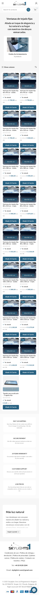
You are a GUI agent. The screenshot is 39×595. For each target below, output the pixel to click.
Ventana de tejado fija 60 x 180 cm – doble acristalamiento (10, 168)
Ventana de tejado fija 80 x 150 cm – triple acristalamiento (10, 206)
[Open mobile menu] (3, 3)
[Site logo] (19, 3)
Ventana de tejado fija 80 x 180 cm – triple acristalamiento (28, 243)
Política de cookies (17, 558)
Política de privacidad (20, 555)
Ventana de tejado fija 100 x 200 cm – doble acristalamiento (10, 357)
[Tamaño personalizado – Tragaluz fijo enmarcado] (11, 384)
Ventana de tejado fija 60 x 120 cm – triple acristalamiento (28, 130)
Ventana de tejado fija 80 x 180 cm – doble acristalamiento (10, 243)
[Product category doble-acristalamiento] (18, 48)
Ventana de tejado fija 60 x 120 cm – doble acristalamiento (10, 130)
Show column (9, 67)
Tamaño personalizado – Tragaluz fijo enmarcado (11, 395)
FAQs (23, 561)
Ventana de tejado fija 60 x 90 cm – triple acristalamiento (28, 92)
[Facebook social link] (19, 575)
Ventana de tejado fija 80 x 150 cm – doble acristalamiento (28, 206)
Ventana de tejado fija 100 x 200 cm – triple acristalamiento (28, 357)
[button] (11, 107)
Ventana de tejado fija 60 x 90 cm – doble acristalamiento (10, 92)
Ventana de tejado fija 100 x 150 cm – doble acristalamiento (10, 319)
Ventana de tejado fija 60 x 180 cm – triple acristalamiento (28, 168)
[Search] (28, 10)
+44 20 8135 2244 (21, 565)
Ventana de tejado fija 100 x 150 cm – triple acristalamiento (28, 319)
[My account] (36, 3)
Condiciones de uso (12, 553)
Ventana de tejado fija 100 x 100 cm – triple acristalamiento (28, 281)
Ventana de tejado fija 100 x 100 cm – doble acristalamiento (10, 281)
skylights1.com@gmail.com (22, 570)
